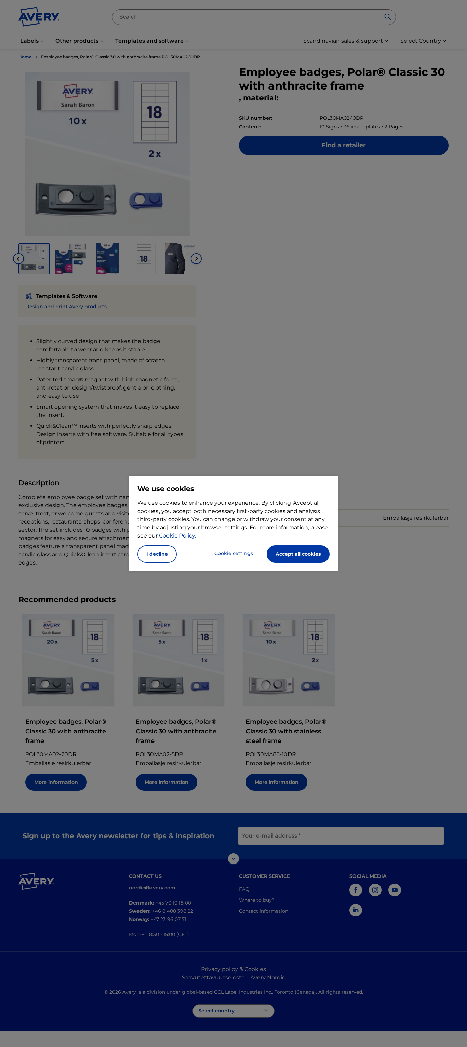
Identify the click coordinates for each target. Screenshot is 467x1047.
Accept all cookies (298, 554)
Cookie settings (233, 553)
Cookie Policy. (177, 535)
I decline (157, 554)
